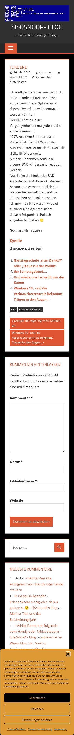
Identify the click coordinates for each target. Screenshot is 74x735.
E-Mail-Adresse (23, 481)
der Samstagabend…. (30, 271)
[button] (68, 654)
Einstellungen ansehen (37, 720)
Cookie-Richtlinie (16, 729)
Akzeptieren (37, 698)
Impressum (60, 729)
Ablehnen (37, 709)
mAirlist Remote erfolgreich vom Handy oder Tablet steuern (37, 584)
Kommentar (21, 398)
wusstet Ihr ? (18, 77)
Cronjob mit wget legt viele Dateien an (36, 323)
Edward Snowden (30, 309)
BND (13, 309)
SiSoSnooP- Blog (37, 27)
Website (16, 500)
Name (16, 461)
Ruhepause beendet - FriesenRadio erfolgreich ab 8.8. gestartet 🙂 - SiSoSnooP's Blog (34, 602)
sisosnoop (45, 72)
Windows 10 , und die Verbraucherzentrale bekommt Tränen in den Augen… (38, 294)
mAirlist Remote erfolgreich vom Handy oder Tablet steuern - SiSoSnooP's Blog (35, 631)
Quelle (16, 240)
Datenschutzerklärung (40, 729)
